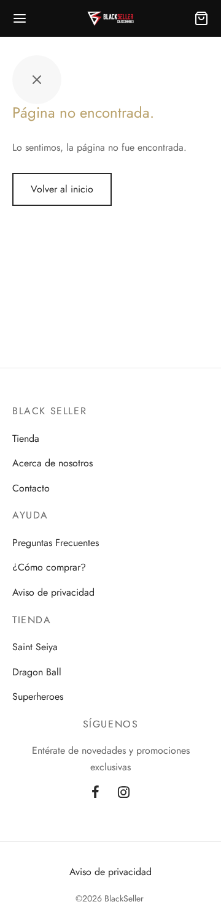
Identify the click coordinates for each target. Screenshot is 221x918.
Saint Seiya (35, 647)
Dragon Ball (36, 672)
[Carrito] (201, 18)
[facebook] (95, 793)
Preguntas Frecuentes (55, 543)
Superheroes (37, 696)
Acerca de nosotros (52, 463)
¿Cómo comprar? (49, 567)
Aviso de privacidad (53, 592)
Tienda (25, 438)
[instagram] (124, 793)
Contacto (31, 488)
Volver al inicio (62, 189)
